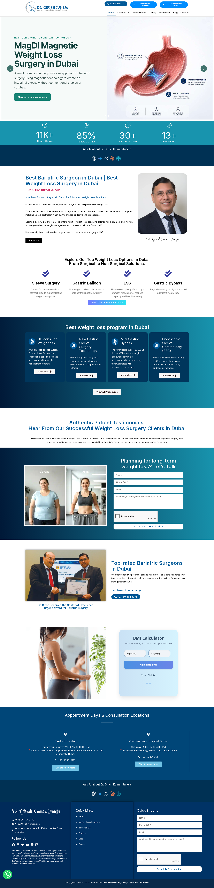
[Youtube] (27, 844)
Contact (185, 12)
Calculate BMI (148, 664)
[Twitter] (22, 844)
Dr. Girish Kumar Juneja (44, 190)
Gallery (152, 12)
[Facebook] (13, 844)
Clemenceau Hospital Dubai (148, 741)
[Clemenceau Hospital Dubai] (148, 734)
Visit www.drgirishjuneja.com (34, 103)
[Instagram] (18, 844)
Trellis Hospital (65, 741)
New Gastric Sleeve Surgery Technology (88, 344)
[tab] (105, 116)
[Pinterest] (32, 844)
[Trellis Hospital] (65, 734)
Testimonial (164, 12)
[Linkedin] (36, 844)
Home (111, 12)
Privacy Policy (120, 882)
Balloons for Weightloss (47, 341)
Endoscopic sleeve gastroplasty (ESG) (172, 344)
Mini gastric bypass (130, 341)
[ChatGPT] (94, 158)
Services (121, 12)
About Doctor (139, 12)
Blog (175, 12)
